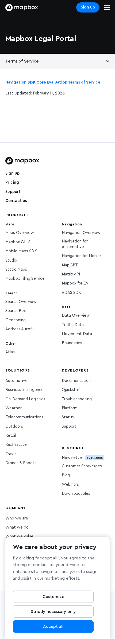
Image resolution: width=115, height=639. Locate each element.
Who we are (16, 518)
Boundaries (72, 343)
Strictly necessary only (53, 611)
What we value (19, 536)
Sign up (88, 7)
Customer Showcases (82, 466)
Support (13, 192)
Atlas (10, 352)
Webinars (70, 485)
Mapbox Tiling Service (25, 279)
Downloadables (76, 494)
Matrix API (71, 274)
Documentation (76, 381)
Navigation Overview (81, 233)
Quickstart (71, 390)
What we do (17, 527)
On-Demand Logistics (25, 399)
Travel (11, 454)
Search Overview (21, 302)
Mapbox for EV (75, 283)
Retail (10, 436)
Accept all (53, 626)
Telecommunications (24, 417)
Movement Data (77, 334)
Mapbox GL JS (17, 242)
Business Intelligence (24, 390)
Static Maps (16, 269)
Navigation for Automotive (75, 244)
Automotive (16, 381)
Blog (66, 475)
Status (68, 417)
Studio (11, 260)
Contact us (16, 201)
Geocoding (15, 320)
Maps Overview (19, 233)
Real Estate (16, 445)
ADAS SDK (71, 293)
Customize (53, 597)
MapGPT (70, 265)
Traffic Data (73, 325)
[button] (57, 61)
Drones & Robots (20, 463)
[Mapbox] (21, 7)
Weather (13, 408)
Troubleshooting (77, 399)
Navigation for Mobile (81, 256)
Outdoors (14, 426)
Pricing (12, 182)
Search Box (15, 311)
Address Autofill (19, 329)
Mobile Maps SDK (21, 251)
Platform (70, 408)
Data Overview (76, 316)
